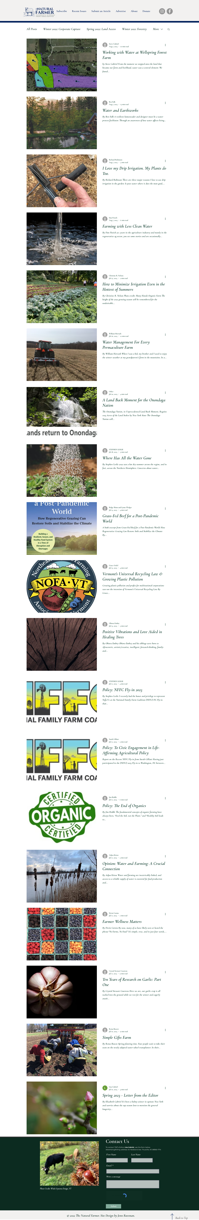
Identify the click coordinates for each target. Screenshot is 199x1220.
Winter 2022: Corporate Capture (61, 29)
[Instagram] (162, 11)
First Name (111, 1154)
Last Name (136, 1154)
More (156, 29)
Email (109, 1165)
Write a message (113, 1177)
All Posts (31, 29)
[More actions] (166, 45)
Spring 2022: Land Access (101, 29)
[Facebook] (170, 11)
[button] (61, 10)
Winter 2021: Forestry (134, 29)
